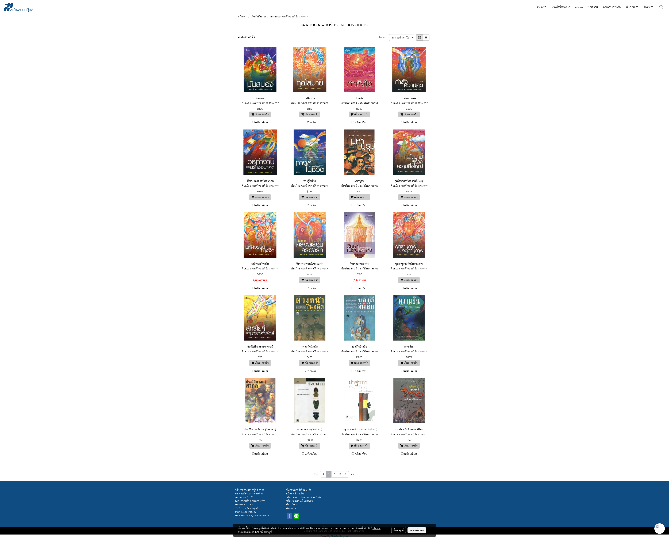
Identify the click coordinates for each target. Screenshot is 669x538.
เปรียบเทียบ (261, 122)
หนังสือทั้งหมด (560, 7)
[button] (661, 7)
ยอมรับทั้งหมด (417, 530)
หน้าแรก (541, 7)
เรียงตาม (383, 37)
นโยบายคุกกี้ (266, 531)
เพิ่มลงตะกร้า (261, 114)
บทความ (593, 7)
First (317, 474)
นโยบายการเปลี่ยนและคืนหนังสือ (303, 497)
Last (352, 474)
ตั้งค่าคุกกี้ (398, 530)
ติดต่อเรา (648, 7)
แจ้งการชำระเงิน (612, 7)
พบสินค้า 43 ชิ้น (246, 37)
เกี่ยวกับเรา (632, 7)
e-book (579, 7)
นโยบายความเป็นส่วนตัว (299, 500)
